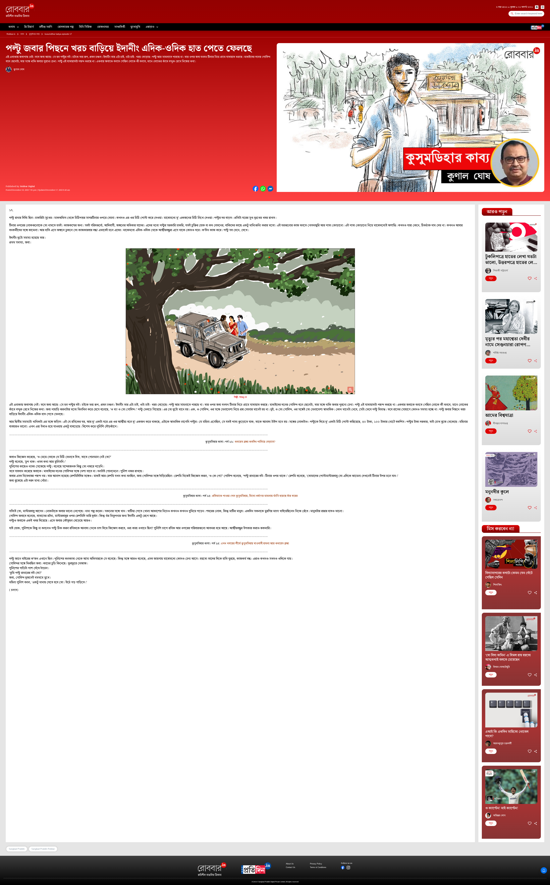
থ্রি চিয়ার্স (29, 27)
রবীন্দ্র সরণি (45, 27)
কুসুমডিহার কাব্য (34, 34)
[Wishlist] (530, 278)
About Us (290, 864)
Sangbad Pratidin (17, 849)
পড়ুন (491, 278)
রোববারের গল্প (66, 27)
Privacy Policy (316, 864)
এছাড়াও (150, 27)
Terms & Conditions (318, 867)
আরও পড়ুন (497, 211)
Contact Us (290, 867)
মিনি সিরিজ (85, 27)
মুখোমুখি (135, 27)
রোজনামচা (103, 27)
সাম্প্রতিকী (119, 27)
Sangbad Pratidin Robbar (43, 849)
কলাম (12, 27)
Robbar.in (11, 34)
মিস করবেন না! (500, 529)
